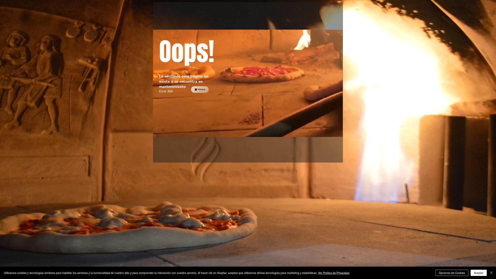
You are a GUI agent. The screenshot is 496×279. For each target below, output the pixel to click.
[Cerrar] (491, 273)
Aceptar (478, 273)
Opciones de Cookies (452, 273)
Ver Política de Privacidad (333, 273)
